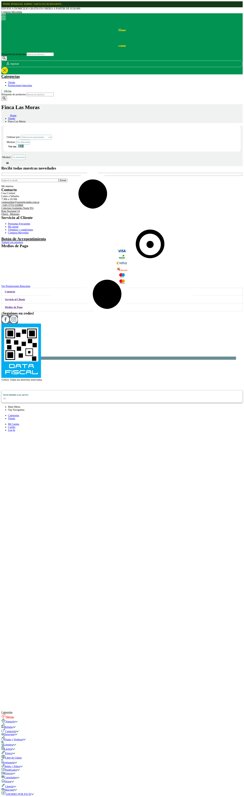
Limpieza (8, 744)
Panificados (11, 769)
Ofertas (7, 91)
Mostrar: (11, 142)
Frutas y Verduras (13, 739)
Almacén (10, 721)
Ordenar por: (14, 137)
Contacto (10, 291)
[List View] (22, 146)
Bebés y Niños (12, 766)
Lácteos (8, 749)
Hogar (8, 781)
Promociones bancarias (20, 85)
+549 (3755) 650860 (12, 205)
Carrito (11, 427)
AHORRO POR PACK (18, 794)
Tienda (11, 82)
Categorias (13, 415)
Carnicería (10, 731)
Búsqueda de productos (13, 54)
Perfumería (8, 762)
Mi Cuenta (13, 424)
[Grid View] (19, 146)
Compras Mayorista (12, 11)
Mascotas (9, 789)
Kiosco (8, 753)
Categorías (10, 76)
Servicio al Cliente (15, 299)
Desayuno (9, 734)
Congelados (10, 777)
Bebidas (8, 727)
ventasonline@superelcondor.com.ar (20, 202)
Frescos (9, 773)
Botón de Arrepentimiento (23, 239)
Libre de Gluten (13, 757)
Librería (9, 786)
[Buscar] (4, 58)
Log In (11, 430)
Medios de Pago (14, 307)
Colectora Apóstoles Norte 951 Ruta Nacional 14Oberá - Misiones (17, 211)
